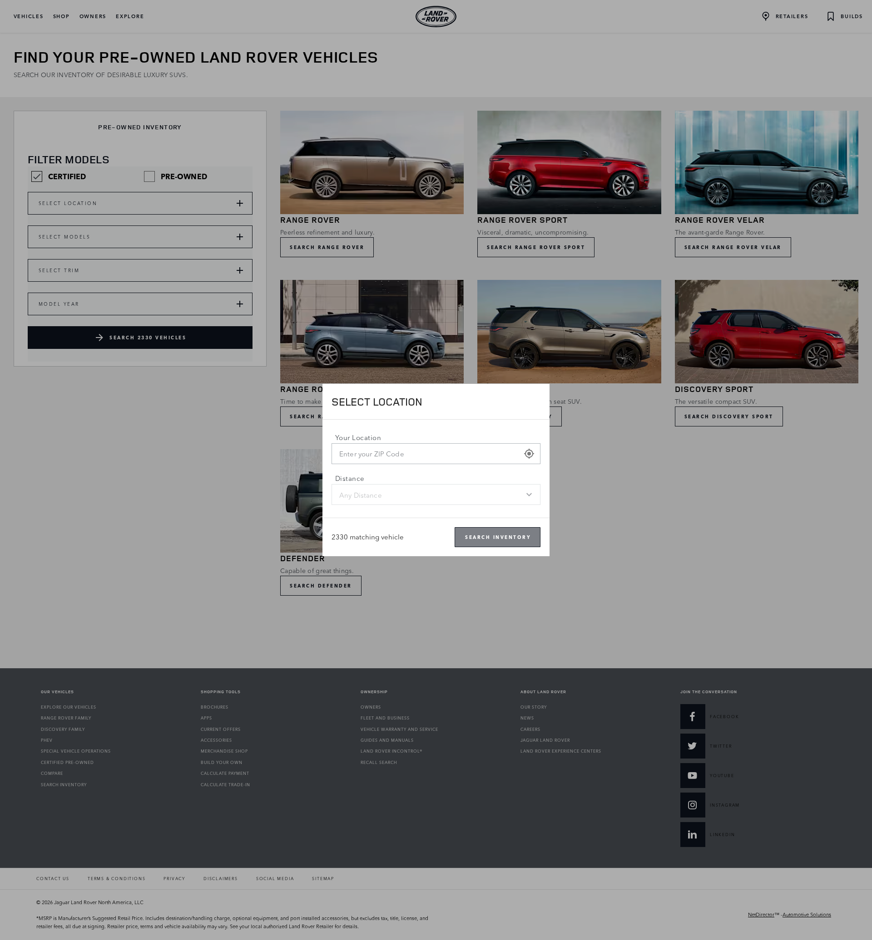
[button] (529, 453)
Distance (350, 478)
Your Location (358, 437)
